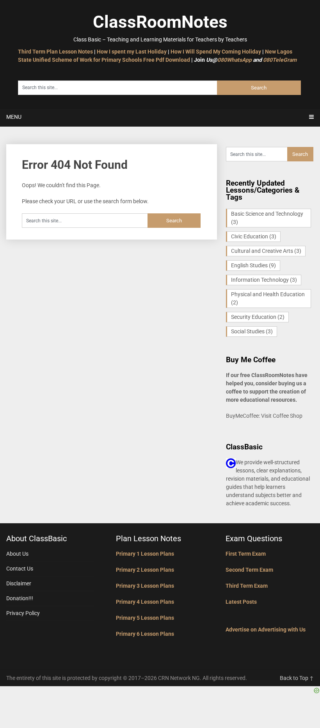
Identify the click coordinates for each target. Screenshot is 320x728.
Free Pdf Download (166, 60)
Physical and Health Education (268, 298)
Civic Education (253, 236)
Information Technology (264, 280)
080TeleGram (280, 60)
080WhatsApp (234, 60)
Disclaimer (18, 583)
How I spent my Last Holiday (132, 51)
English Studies (253, 265)
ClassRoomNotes (160, 22)
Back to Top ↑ (297, 678)
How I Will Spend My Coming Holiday (216, 51)
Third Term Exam (247, 586)
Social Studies (252, 331)
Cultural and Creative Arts (266, 251)
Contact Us (19, 568)
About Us (17, 554)
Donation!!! (19, 598)
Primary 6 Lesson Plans (145, 634)
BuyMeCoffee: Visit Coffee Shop (264, 416)
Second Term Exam (249, 570)
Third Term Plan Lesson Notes (55, 51)
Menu (13, 117)
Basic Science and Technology (267, 218)
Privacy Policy (23, 613)
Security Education (257, 317)
